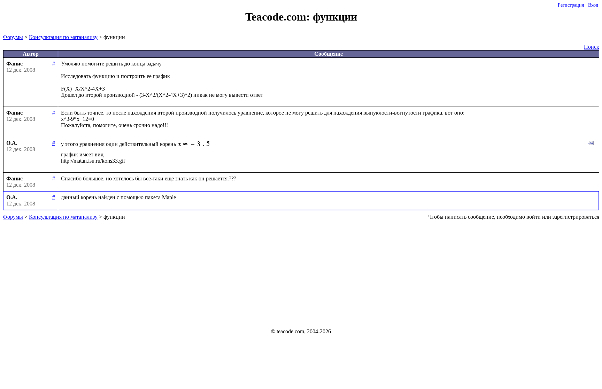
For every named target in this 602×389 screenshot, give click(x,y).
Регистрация (571, 5)
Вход (593, 5)
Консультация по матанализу (63, 37)
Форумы (13, 37)
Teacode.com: (279, 16)
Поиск (591, 47)
